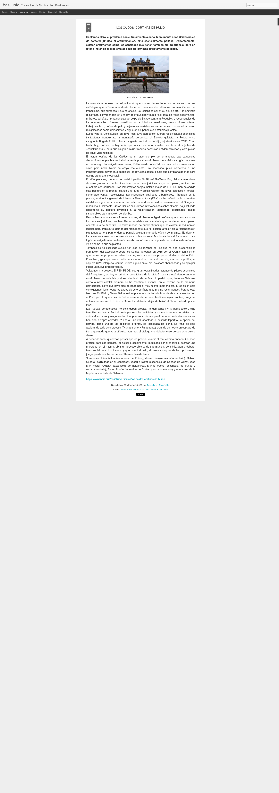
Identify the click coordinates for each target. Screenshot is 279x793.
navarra (154, 389)
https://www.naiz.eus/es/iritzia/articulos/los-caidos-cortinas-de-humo (125, 379)
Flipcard (13, 11)
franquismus (126, 389)
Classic (4, 11)
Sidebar (42, 11)
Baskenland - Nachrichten (158, 384)
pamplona (163, 389)
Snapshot (52, 11)
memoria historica (141, 389)
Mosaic (34, 11)
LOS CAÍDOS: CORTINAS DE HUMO (140, 27)
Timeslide (63, 11)
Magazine (23, 11)
